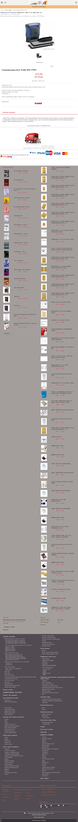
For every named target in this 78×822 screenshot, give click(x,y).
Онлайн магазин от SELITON (39, 820)
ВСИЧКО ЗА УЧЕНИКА (47, 734)
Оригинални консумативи (47, 722)
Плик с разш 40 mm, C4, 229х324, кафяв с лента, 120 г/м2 (62, 572)
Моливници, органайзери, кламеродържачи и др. (52, 700)
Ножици (6, 739)
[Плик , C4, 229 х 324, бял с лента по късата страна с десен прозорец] (44, 251)
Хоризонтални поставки (10, 709)
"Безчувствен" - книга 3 (20, 251)
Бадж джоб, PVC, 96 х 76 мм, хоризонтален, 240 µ (59, 365)
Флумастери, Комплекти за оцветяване (50, 748)
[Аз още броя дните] (6, 182)
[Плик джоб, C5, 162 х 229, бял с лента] (44, 242)
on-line (9, 12)
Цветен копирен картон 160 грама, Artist (13, 655)
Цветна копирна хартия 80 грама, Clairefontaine (15, 657)
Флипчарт (44, 640)
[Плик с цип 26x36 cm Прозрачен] (44, 493)
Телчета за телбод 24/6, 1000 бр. (60, 589)
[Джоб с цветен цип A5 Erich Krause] (44, 412)
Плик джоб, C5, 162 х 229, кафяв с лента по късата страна (61, 267)
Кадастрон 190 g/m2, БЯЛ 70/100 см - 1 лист (62, 545)
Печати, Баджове (45, 648)
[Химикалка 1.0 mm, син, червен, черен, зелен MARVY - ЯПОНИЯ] (44, 610)
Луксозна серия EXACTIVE (10, 732)
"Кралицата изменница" (20, 278)
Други (43, 694)
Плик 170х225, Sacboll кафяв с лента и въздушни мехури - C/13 (62, 186)
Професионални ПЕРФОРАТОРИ (49, 665)
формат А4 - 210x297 (9, 646)
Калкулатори (44, 702)
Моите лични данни (39, 817)
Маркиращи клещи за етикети (11, 678)
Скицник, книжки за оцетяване (48, 767)
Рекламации (6, 797)
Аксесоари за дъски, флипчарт (48, 644)
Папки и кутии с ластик (9, 729)
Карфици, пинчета (46, 673)
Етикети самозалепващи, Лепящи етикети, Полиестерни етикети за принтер (20, 676)
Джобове (6, 722)
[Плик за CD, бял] (44, 439)
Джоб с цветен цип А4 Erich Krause (62, 472)
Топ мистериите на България (21, 170)
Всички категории (39, 6)
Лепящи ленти (8, 742)
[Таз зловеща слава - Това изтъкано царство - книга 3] (6, 191)
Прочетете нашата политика (39, 814)
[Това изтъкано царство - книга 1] (6, 200)
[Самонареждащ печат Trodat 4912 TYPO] (39, 50)
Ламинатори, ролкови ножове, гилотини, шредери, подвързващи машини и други (58, 678)
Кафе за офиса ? (45, 778)
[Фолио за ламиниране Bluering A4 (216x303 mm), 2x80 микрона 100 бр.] (44, 394)
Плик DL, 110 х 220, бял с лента (60, 320)
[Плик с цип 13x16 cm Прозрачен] (44, 466)
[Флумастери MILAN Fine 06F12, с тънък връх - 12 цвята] (6, 326)
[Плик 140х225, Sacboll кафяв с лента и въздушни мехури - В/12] (44, 206)
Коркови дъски (8, 700)
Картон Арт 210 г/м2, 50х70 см (12, 659)
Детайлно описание (9, 112)
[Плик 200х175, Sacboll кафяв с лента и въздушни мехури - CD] (44, 224)
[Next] (36, 622)
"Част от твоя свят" (18, 260)
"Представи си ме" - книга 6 (21, 242)
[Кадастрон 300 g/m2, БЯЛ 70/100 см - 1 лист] (44, 376)
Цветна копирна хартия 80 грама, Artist (13, 654)
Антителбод (44, 662)
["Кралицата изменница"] (6, 281)
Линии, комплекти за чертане (11, 772)
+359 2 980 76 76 (51, 795)
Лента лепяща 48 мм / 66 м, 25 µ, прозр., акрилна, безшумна (61, 536)
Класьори (7, 719)
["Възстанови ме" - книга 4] (6, 227)
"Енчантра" (17, 305)
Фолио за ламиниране (46, 682)
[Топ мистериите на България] (6, 173)
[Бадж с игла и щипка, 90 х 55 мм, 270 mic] (44, 349)
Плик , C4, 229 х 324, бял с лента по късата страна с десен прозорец (62, 249)
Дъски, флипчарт (45, 774)
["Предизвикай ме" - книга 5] (6, 236)
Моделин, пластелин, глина (47, 769)
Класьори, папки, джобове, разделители (13, 717)
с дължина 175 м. (9, 664)
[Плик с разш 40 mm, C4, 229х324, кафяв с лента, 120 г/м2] (44, 574)
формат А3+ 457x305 (9, 650)
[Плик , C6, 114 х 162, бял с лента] (44, 304)
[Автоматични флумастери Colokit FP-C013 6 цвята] (6, 317)
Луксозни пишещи (8, 757)
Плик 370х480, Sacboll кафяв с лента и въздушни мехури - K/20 (62, 294)
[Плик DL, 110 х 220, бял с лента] (44, 322)
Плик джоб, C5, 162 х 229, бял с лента (62, 239)
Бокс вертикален (8, 707)
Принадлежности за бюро (10, 711)
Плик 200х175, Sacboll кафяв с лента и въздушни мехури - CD (62, 222)
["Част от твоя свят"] (6, 263)
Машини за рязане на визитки (48, 689)
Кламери (44, 670)
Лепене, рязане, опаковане (10, 735)
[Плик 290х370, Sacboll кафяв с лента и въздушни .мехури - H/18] (44, 260)
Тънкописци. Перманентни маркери (12, 754)
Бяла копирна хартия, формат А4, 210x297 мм (15, 640)
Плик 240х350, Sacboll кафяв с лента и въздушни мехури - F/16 (62, 285)
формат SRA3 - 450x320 (10, 649)
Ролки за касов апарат (9, 680)
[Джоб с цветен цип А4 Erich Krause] (44, 475)
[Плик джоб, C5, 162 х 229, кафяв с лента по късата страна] (44, 269)
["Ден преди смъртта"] (6, 290)
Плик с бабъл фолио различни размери (60, 168)
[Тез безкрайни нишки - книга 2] (6, 209)
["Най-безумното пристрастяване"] (6, 272)
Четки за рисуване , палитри (48, 758)
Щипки (44, 674)
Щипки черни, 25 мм (57, 517)
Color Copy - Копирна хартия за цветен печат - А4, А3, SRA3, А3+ (19, 645)
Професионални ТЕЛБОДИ (47, 660)
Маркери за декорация (9, 760)
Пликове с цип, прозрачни (10, 695)
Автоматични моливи (9, 762)
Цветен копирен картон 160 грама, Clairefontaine (15, 658)
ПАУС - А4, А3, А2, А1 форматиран (13, 668)
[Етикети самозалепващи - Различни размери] (44, 556)
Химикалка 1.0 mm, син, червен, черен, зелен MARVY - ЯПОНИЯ (61, 608)
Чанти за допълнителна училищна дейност (51, 772)
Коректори (7, 769)
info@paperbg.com (50, 789)
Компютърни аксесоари (47, 712)
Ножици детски (45, 762)
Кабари (44, 671)
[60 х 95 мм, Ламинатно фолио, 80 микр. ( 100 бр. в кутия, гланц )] (44, 403)
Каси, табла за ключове (47, 729)
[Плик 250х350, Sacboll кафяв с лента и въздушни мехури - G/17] (44, 278)
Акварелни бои (45, 750)
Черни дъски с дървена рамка (11, 701)
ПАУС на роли (8, 669)
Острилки (7, 770)
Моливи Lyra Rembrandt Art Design (12, 765)
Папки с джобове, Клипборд (11, 727)
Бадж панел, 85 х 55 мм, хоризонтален (58, 500)
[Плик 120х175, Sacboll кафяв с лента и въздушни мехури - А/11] (44, 179)
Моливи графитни (8, 764)
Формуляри (44, 732)
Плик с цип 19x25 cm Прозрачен (60, 508)
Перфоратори (45, 663)
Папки (6, 720)
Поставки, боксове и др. (47, 705)
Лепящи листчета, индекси (10, 687)
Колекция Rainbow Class (10, 730)
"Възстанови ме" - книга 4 (20, 224)
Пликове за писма (8, 689)
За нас (27, 792)
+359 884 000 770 (51, 792)
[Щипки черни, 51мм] (44, 565)
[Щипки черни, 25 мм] (44, 520)
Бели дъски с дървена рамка (48, 635)
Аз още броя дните (18, 179)
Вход (4, 800)
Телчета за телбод (46, 669)
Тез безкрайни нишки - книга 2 (22, 206)
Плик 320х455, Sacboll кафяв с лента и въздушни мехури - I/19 (62, 428)
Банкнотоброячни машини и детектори (50, 692)
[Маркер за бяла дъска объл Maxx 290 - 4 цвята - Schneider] (44, 583)
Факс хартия (7, 682)
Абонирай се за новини (9, 627)
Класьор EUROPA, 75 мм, (58, 598)
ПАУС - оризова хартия (10, 666)
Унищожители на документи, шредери (50, 685)
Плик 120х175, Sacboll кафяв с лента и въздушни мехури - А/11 (62, 177)
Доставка (28, 798)
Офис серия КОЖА (9, 714)
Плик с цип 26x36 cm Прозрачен (60, 490)
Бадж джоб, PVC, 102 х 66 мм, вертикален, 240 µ (60, 527)
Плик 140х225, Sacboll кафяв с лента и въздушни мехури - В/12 (62, 204)
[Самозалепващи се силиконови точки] (44, 331)
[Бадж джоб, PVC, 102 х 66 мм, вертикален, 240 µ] (44, 529)
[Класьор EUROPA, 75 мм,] (44, 601)
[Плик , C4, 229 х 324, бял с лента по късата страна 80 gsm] (44, 358)
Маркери (6, 759)
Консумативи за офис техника (48, 720)
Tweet (51, 66)
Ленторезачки (7, 740)
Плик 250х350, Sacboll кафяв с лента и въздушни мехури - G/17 (62, 276)
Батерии (43, 726)
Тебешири (44, 757)
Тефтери (44, 740)
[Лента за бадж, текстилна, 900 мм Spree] (44, 484)
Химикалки (7, 749)
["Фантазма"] (6, 299)
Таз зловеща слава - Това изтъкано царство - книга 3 (25, 189)
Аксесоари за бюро (45, 696)
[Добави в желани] (74, 102)
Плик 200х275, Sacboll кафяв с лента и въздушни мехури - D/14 (62, 195)
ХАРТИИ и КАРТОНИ (9, 636)
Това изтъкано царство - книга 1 (22, 197)
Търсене (16, 798)
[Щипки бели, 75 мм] (44, 448)
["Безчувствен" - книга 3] (6, 254)
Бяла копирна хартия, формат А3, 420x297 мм (15, 641)
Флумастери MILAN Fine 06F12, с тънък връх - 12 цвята (25, 324)
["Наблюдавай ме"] (6, 218)
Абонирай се (7, 333)
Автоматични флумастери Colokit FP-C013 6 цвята (25, 315)
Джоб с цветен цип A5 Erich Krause (62, 409)
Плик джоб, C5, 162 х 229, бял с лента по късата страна (62, 231)
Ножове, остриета (8, 744)
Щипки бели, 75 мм (57, 445)
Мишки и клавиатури (46, 714)
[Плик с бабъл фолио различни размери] (44, 170)
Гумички (6, 774)
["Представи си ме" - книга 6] (6, 245)
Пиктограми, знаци (9, 683)
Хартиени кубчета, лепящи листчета (12, 685)
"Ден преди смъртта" (19, 287)
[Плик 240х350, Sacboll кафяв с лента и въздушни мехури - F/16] (44, 287)
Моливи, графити (45, 745)
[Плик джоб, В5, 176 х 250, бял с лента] (44, 385)
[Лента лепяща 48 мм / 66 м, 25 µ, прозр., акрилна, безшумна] (44, 538)
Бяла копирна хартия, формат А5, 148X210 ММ (15, 643)
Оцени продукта (39, 62)
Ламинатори (44, 680)
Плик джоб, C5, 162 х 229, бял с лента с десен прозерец (63, 339)
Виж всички (6, 629)
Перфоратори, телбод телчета (48, 656)
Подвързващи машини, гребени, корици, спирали (52, 687)
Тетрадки (44, 737)
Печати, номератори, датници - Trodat (50, 654)
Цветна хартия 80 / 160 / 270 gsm (12, 652)
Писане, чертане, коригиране (10, 746)
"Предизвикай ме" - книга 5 (21, 233)
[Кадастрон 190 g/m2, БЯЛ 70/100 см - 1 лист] (44, 547)
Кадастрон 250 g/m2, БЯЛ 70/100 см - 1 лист (62, 419)
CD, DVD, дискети (46, 717)
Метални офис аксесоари (10, 712)
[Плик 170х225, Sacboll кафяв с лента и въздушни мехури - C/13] (44, 188)
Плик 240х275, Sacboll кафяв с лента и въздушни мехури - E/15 (62, 213)
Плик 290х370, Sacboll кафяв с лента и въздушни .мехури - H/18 (62, 258)
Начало (4, 794)
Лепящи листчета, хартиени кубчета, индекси (51, 699)
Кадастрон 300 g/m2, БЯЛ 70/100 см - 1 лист (62, 374)
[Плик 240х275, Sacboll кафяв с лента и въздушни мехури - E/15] (44, 215)
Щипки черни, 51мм (57, 562)
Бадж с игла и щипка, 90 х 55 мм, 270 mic (62, 348)
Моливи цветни (45, 747)
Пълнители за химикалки (10, 750)
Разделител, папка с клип (10, 724)
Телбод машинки (45, 658)
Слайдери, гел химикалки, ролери (12, 752)
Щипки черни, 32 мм (57, 454)
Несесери (44, 770)
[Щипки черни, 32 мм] (44, 457)
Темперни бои (45, 752)
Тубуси (43, 707)
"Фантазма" (17, 296)
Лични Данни (29, 789)
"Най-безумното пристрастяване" (22, 269)
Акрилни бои (45, 753)
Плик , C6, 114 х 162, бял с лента (60, 302)
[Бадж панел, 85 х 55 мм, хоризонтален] (44, 502)
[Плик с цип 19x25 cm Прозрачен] (44, 511)
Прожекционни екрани (46, 642)
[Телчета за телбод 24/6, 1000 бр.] (44, 592)
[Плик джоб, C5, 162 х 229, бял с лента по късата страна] (44, 233)
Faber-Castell (44, 775)
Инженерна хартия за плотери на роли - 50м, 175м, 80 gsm (17, 661)
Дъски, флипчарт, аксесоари (10, 697)
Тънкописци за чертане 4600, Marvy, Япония (14, 755)
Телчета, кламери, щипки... (47, 667)
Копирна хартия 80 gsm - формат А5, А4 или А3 (15, 638)
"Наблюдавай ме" (18, 215)
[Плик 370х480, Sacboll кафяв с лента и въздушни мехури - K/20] (44, 296)
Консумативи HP (46, 723)
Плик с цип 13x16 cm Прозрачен (60, 463)
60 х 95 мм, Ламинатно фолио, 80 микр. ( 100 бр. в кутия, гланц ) (61, 401)
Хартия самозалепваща (9, 674)
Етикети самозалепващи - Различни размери (62, 554)
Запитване (17, 795)
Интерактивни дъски (46, 645)
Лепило (6, 737)
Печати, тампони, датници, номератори (50, 652)
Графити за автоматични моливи (11, 767)
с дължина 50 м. (8, 663)
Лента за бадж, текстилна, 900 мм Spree (62, 482)
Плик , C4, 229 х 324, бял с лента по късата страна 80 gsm (62, 356)
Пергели (44, 709)
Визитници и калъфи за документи (12, 725)
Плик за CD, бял (56, 436)
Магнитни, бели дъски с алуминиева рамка (51, 639)
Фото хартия (7, 671)
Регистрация (17, 792)
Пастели (43, 755)
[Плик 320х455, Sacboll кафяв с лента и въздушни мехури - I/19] (44, 430)
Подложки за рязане (46, 690)
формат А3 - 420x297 (9, 648)
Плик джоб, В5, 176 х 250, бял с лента (62, 383)
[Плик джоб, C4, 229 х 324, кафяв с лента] (44, 313)
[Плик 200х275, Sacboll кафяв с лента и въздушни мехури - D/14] (44, 197)
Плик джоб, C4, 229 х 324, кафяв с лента (61, 312)
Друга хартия (7, 673)
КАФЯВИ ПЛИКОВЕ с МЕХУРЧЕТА (12, 692)
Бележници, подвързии (47, 738)
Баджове (44, 650)
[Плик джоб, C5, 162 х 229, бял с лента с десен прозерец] (44, 340)
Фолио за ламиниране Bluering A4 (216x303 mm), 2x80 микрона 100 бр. (62, 392)
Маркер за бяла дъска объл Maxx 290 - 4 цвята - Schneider (62, 581)
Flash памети (44, 715)
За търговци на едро (19, 789)
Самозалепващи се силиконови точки (61, 330)
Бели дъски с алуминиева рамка (48, 637)
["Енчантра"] (6, 308)
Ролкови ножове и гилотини (48, 684)
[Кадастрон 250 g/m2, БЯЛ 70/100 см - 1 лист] (44, 421)
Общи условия (29, 795)
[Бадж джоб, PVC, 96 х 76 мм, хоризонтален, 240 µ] (44, 367)
